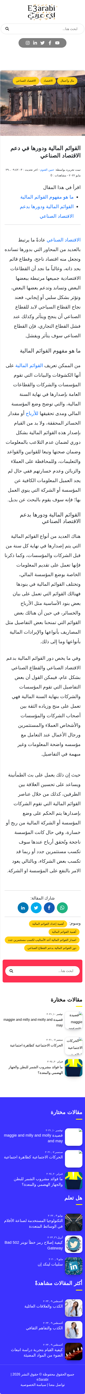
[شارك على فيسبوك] (49, 907)
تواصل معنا (56, 1385)
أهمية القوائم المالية (64, 931)
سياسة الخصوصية (33, 1385)
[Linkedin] (35, 43)
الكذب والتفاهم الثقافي (44, 1328)
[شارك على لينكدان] (23, 907)
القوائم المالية (29, 365)
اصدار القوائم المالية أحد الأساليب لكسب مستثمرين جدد (42, 940)
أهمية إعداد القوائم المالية (48, 923)
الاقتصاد (48, 80)
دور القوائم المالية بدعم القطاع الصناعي (51, 948)
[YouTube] (57, 43)
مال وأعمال (67, 80)
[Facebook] (50, 43)
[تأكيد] (7, 29)
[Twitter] (42, 43)
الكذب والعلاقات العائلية (43, 1306)
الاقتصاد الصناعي (26, 80)
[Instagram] (28, 43)
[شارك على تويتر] (36, 907)
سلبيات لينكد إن (50, 1264)
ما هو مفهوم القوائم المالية (47, 197)
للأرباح (32, 413)
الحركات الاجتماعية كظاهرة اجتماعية (36, 1045)
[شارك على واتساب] (62, 907)
